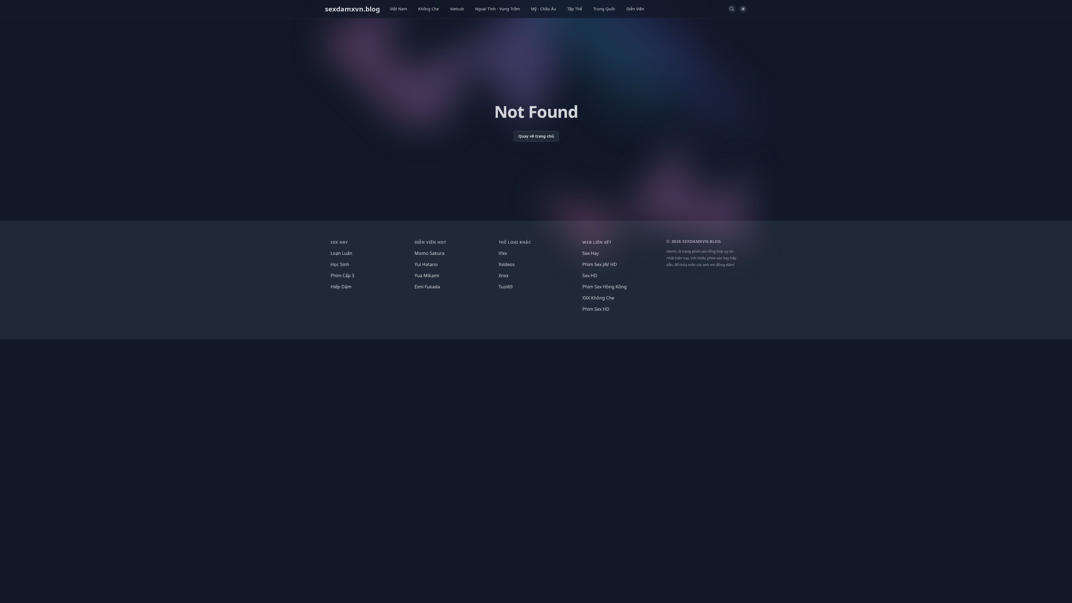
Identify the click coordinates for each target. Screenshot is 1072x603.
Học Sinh (340, 264)
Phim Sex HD (595, 309)
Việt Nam (398, 8)
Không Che (428, 8)
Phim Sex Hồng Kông (604, 287)
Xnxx (503, 275)
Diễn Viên (635, 8)
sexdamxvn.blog (352, 8)
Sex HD (589, 275)
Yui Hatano (426, 264)
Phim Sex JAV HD (599, 264)
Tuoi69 (506, 287)
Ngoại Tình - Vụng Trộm (497, 8)
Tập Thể (574, 8)
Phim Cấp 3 (342, 275)
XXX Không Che (598, 298)
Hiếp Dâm (341, 287)
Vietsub (457, 8)
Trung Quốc (604, 8)
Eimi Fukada (427, 287)
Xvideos (507, 264)
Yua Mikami (427, 275)
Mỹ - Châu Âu (543, 8)
